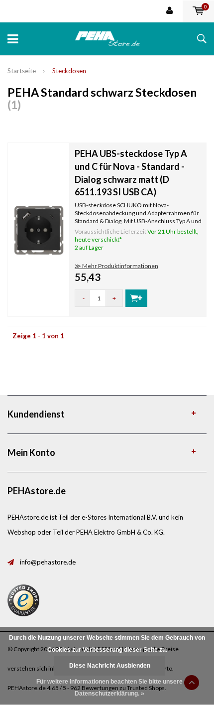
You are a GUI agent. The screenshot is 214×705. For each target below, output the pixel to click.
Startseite (21, 71)
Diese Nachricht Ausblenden (109, 665)
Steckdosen (69, 71)
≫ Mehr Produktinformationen (116, 266)
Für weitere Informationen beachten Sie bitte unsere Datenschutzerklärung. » (109, 687)
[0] (198, 11)
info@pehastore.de (48, 562)
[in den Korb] (136, 298)
